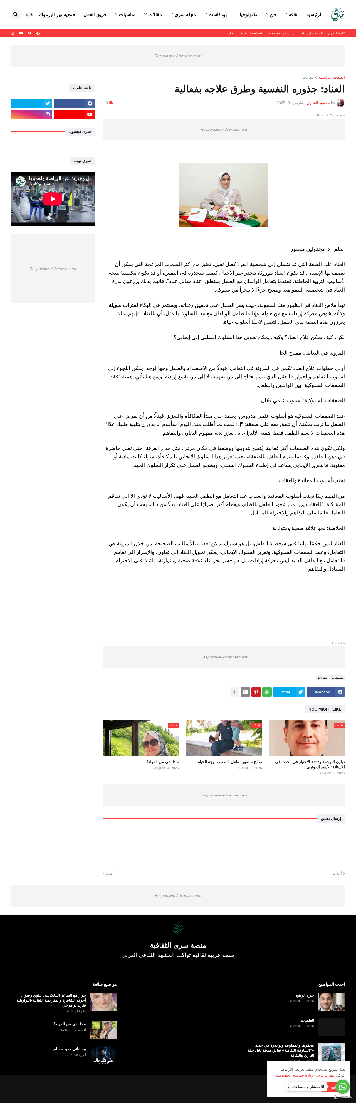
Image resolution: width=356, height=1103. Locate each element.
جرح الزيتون (304, 995)
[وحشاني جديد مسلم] (103, 1055)
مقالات (155, 14)
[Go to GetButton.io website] (343, 1097)
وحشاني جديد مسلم (69, 1049)
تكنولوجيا (248, 14)
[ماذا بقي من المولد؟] (103, 1030)
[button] (29, 15)
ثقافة (294, 14)
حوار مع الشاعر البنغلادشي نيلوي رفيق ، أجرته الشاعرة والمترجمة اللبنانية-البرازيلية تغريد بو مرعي (51, 1000)
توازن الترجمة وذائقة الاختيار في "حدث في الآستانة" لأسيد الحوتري (310, 764)
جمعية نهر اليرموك (57, 14)
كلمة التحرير (336, 33)
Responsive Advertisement (178, 56)
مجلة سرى (185, 14)
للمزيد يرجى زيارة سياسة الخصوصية (305, 1075)
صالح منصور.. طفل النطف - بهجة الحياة (230, 762)
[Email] (245, 692)
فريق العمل (94, 14)
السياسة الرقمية (251, 33)
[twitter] (29, 33)
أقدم (109, 873)
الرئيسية (314, 14)
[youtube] (21, 33)
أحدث (337, 873)
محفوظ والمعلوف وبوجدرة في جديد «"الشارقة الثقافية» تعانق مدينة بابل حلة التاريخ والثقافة (281, 1050)
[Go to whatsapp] (343, 1087)
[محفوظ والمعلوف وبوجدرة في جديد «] (331, 1052)
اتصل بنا (229, 33)
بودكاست (218, 14)
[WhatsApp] (267, 692)
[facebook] (38, 33)
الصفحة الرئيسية (331, 77)
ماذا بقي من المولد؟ (162, 762)
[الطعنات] (331, 1027)
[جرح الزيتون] (331, 1002)
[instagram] (12, 33)
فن (273, 14)
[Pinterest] (256, 692)
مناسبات (127, 14)
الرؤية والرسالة (312, 33)
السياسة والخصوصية (282, 33)
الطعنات (307, 1020)
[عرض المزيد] (234, 692)
